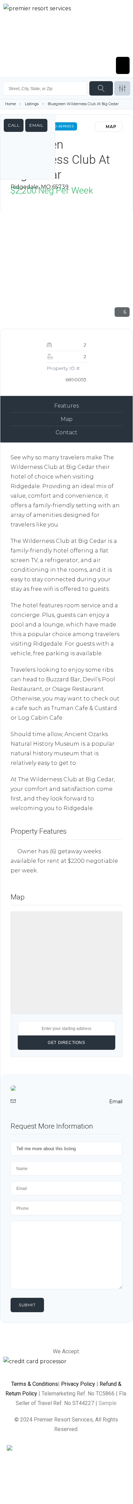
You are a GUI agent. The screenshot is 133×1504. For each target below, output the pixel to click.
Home (10, 104)
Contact (66, 432)
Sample (108, 1403)
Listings (32, 104)
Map (67, 419)
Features (66, 405)
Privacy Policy (78, 1384)
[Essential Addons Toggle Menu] (123, 65)
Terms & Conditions (34, 1384)
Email (36, 125)
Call (13, 125)
